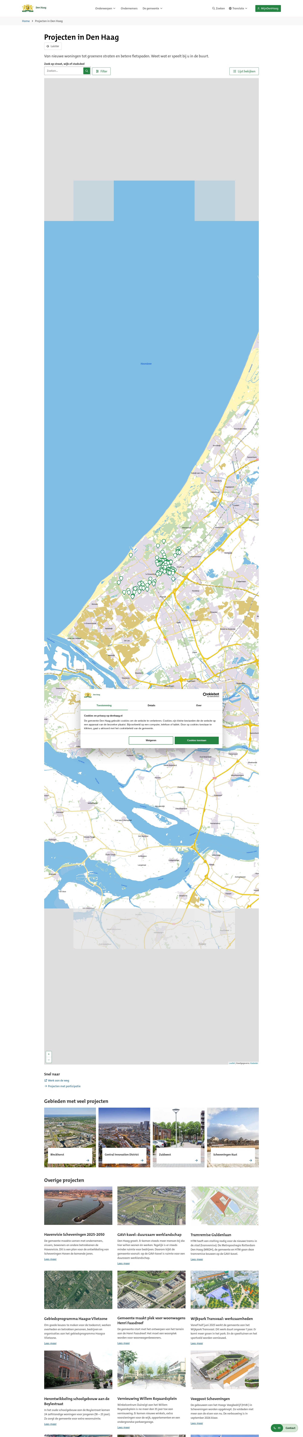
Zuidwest (165, 1154)
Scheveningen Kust (225, 1154)
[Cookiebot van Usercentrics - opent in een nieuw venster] (205, 695)
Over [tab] (199, 705)
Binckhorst (57, 1154)
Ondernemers (129, 8)
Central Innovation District (122, 1154)
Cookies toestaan (196, 740)
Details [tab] (151, 705)
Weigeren (151, 740)
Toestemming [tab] (104, 705)
